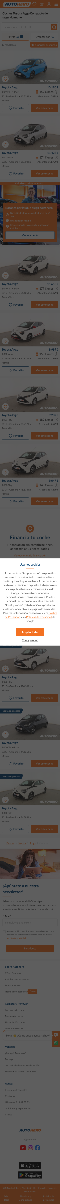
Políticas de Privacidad (39, 616)
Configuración (30, 640)
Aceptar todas (30, 632)
